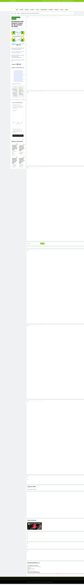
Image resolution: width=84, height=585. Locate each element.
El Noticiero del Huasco (16, 17)
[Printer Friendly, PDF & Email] (22, 43)
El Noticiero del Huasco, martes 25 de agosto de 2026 (21, 148)
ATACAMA (21, 9)
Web (21, 122)
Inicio (17, 9)
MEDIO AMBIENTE (44, 9)
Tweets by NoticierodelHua (32, 489)
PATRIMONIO (51, 9)
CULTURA (37, 9)
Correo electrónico (18, 123)
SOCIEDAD (32, 9)
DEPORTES (57, 9)
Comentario (14, 110)
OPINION (66, 9)
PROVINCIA (27, 9)
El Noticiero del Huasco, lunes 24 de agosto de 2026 (14, 161)
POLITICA (61, 9)
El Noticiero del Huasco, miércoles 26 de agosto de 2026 (14, 147)
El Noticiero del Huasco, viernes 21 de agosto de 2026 (21, 161)
